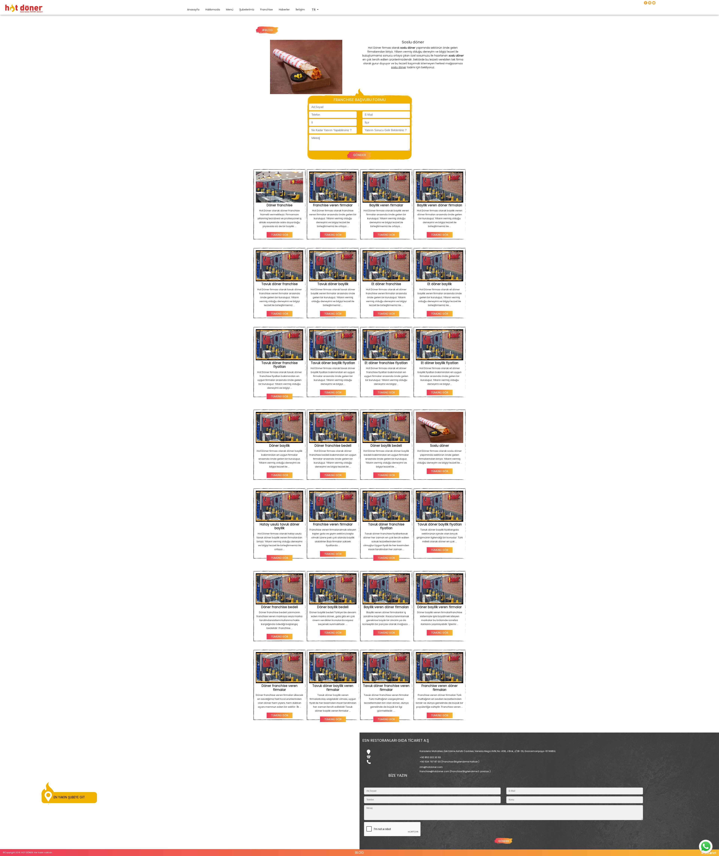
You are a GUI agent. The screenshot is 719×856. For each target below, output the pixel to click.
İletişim (300, 9)
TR (314, 9)
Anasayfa (194, 9)
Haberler (284, 9)
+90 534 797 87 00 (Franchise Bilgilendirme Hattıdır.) (449, 761)
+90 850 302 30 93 (430, 757)
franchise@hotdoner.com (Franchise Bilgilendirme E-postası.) (455, 771)
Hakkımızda (212, 9)
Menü (229, 9)
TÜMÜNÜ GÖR (279, 235)
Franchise (266, 9)
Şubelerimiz (246, 9)
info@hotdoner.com (431, 767)
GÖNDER (359, 155)
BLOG (359, 852)
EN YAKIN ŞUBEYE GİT (69, 797)
